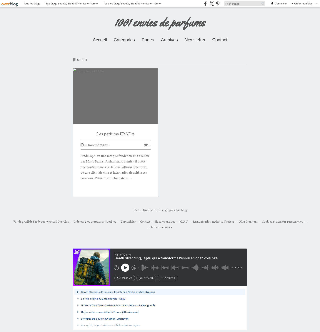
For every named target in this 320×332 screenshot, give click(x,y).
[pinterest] (217, 3)
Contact (219, 39)
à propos (170, 278)
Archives (169, 39)
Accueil (100, 39)
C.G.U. (184, 222)
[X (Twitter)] (211, 3)
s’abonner (127, 278)
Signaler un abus (165, 222)
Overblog (180, 210)
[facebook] (205, 3)
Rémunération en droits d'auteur (213, 222)
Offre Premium (248, 222)
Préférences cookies (159, 227)
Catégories (124, 39)
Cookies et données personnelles (282, 222)
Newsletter (195, 39)
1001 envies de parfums (160, 22)
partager (149, 278)
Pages (148, 39)
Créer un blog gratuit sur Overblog (95, 222)
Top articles (128, 222)
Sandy (36, 222)
